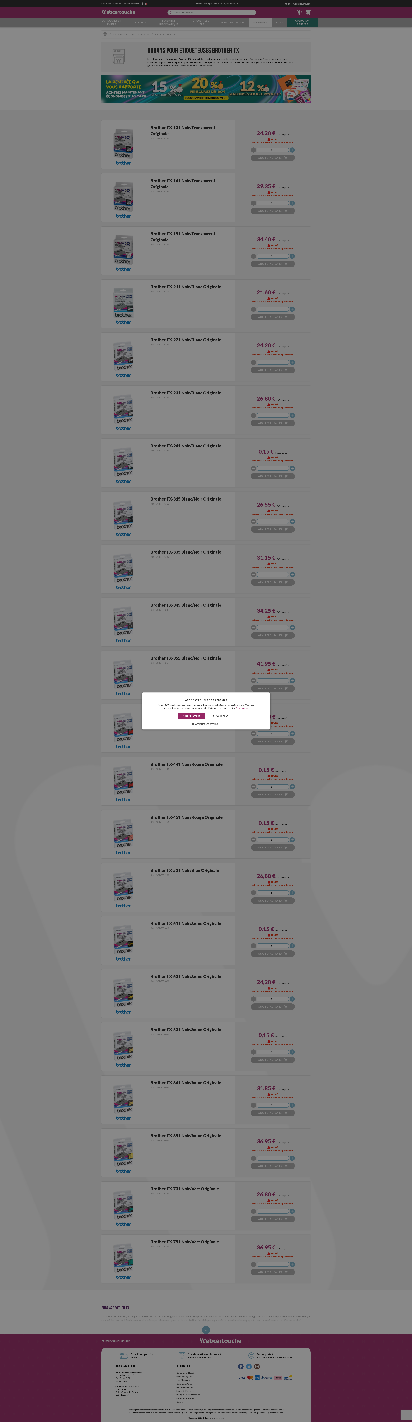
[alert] (206, 711)
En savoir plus (242, 708)
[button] (206, 724)
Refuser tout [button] (221, 716)
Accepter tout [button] (191, 716)
